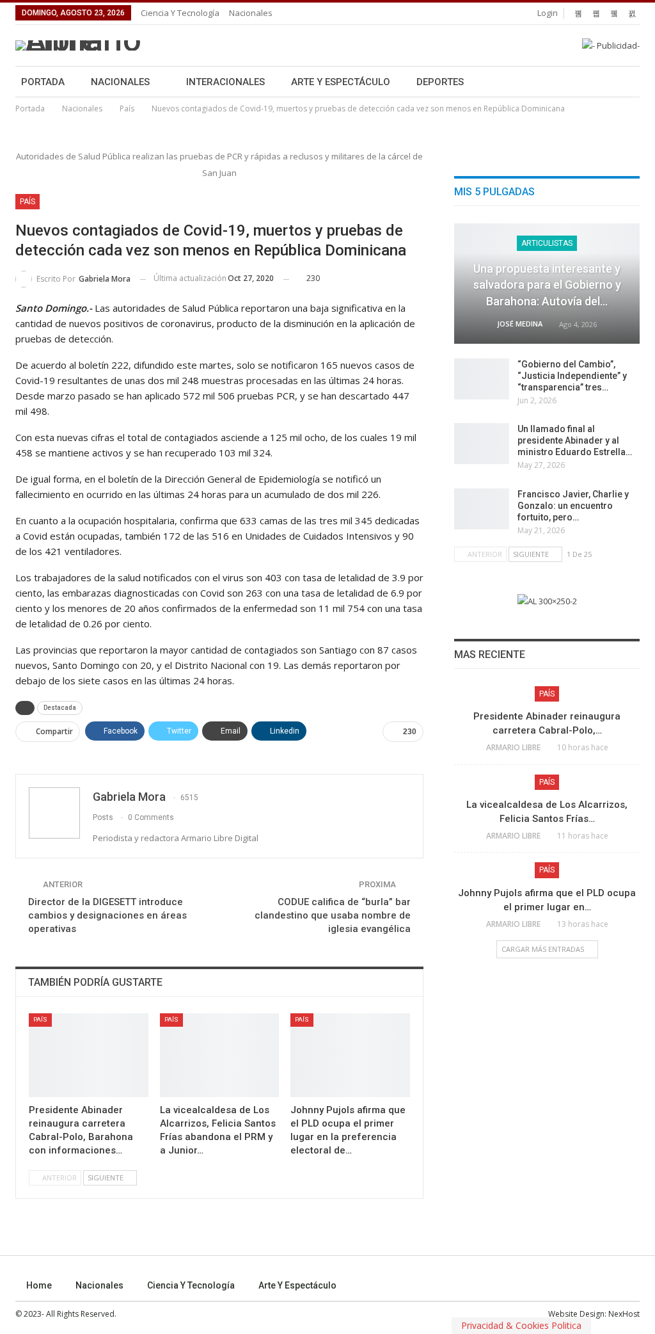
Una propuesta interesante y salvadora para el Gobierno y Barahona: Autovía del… (547, 284)
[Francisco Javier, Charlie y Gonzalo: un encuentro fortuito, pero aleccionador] (481, 508)
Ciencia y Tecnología (180, 13)
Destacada (59, 707)
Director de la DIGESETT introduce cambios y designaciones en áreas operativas (107, 915)
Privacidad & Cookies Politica (521, 1325)
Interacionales (225, 82)
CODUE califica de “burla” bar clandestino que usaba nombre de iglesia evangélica (333, 915)
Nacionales (250, 13)
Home (39, 1285)
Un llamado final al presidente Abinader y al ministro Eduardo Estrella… (574, 440)
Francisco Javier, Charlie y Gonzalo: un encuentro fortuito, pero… (573, 505)
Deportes (440, 82)
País (27, 201)
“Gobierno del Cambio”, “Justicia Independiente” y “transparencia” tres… (572, 375)
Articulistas (546, 243)
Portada (43, 82)
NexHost (624, 1313)
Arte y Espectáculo (340, 82)
